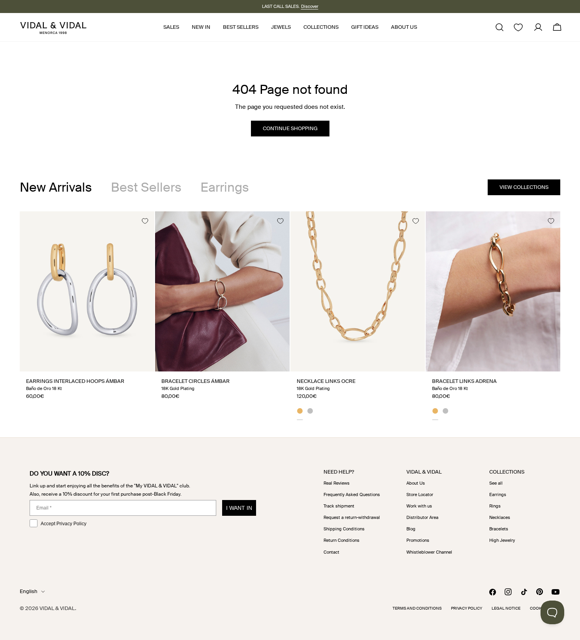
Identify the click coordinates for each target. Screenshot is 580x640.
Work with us (419, 506)
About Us (415, 483)
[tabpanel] (290, 315)
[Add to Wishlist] (144, 220)
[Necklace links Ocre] (357, 291)
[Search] (499, 27)
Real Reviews (337, 483)
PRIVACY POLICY (466, 608)
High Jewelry (502, 540)
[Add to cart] (139, 362)
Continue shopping (290, 128)
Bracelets (498, 529)
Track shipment (339, 506)
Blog (410, 529)
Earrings (497, 494)
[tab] (56, 187)
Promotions (417, 540)
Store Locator (419, 494)
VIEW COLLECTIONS (524, 187)
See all (496, 483)
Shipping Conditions (344, 529)
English (28, 591)
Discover (309, 6)
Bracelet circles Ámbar (195, 381)
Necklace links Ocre (326, 381)
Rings (495, 506)
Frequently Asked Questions (352, 494)
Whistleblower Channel (429, 552)
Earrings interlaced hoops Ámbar (75, 381)
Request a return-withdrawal (352, 517)
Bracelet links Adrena (464, 381)
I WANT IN (239, 508)
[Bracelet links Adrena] (493, 291)
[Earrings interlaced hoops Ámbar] (87, 291)
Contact (331, 552)
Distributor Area (422, 517)
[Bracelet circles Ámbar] (222, 291)
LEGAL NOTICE (506, 608)
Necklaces (499, 517)
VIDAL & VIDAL (57, 608)
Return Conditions (341, 540)
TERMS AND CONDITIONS (417, 608)
